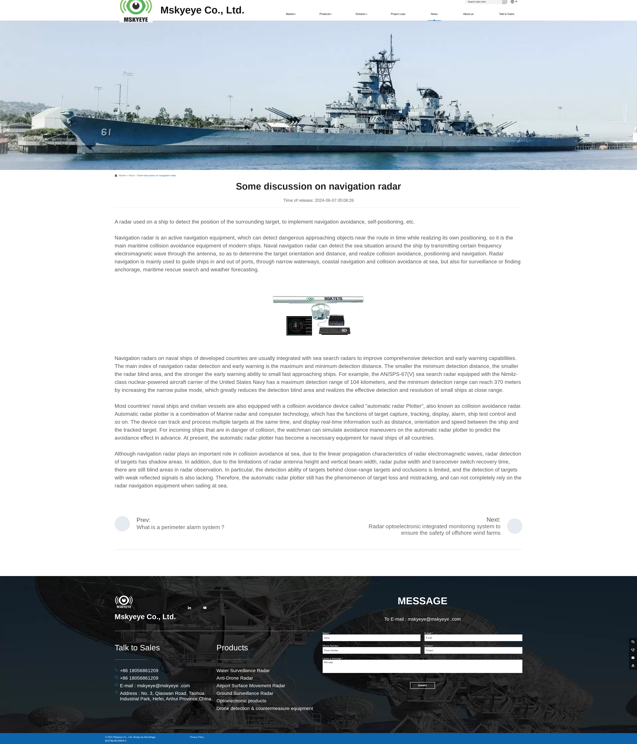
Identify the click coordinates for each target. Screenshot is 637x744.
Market (290, 14)
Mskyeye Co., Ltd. (202, 10)
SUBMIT (422, 685)
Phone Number (331, 645)
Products (324, 14)
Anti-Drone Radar (234, 678)
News (434, 14)
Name (326, 633)
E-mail (429, 633)
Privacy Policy (197, 737)
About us (468, 14)
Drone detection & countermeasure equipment (264, 708)
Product (429, 645)
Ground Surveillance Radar (244, 693)
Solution (360, 14)
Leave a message (333, 658)
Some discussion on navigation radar (156, 175)
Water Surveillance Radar (243, 670)
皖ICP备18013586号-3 (115, 741)
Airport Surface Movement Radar (250, 685)
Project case (398, 14)
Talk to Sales (506, 14)
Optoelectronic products (241, 700)
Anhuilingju (149, 737)
